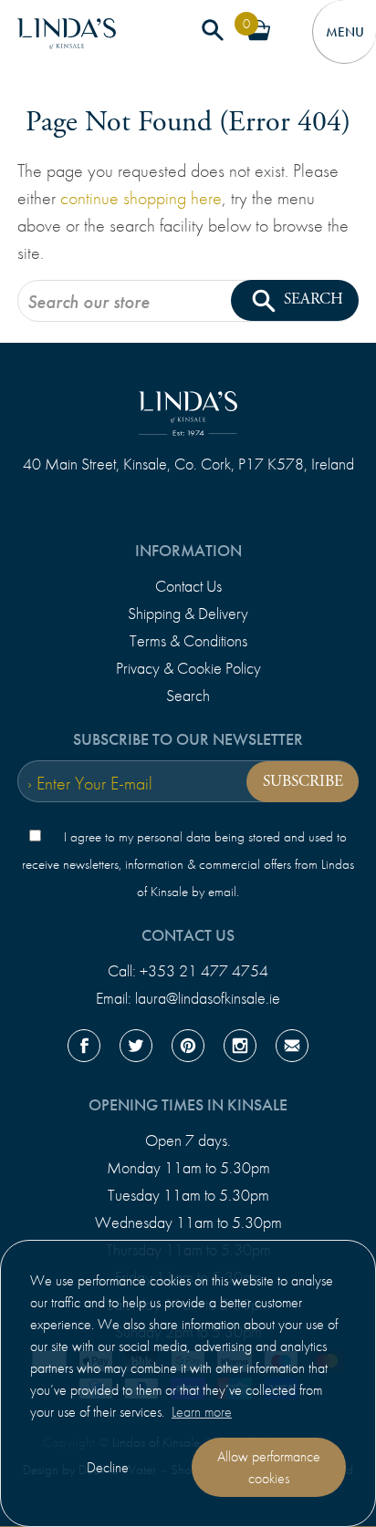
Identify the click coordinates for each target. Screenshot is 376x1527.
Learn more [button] (202, 1411)
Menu (344, 32)
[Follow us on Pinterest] (188, 1049)
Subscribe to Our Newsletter (188, 739)
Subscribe (303, 781)
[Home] (66, 41)
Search (188, 696)
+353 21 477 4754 (204, 971)
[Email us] (292, 1049)
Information (188, 551)
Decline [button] (108, 1467)
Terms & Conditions (188, 641)
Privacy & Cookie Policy (188, 668)
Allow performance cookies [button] (268, 1467)
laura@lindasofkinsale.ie (207, 998)
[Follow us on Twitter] (136, 1049)
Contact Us (188, 586)
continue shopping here (141, 198)
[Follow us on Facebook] (84, 1049)
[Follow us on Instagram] (240, 1049)
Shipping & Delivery (188, 614)
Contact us (188, 935)
